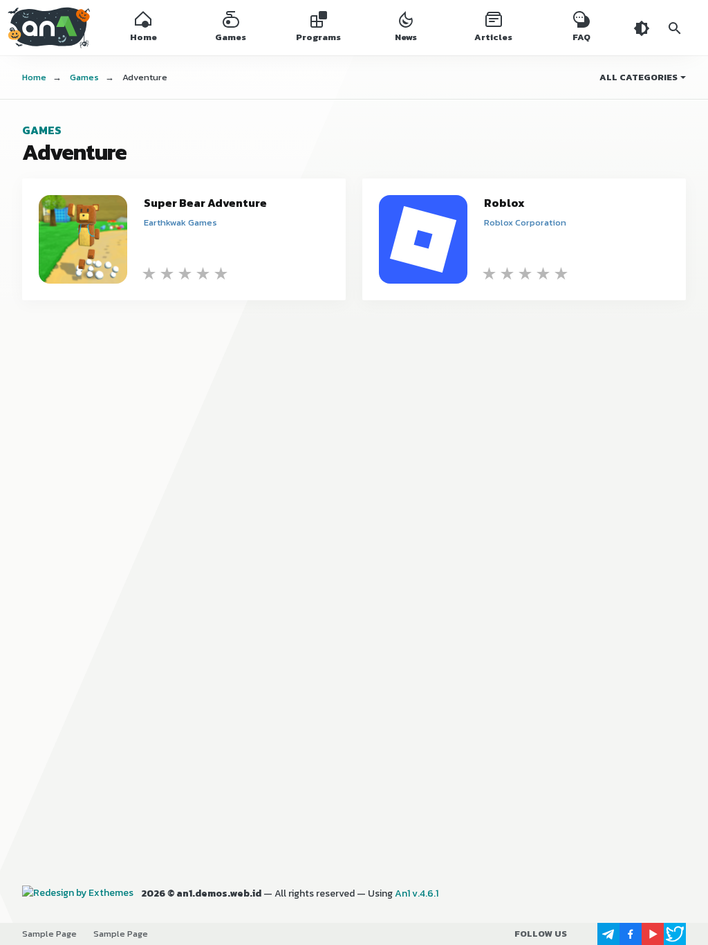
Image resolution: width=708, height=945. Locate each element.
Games (42, 130)
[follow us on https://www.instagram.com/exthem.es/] (586, 934)
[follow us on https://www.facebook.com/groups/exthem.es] (631, 934)
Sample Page (49, 933)
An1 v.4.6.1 (416, 893)
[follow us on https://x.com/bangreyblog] (675, 934)
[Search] (674, 27)
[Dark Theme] (641, 27)
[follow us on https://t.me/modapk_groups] (608, 934)
